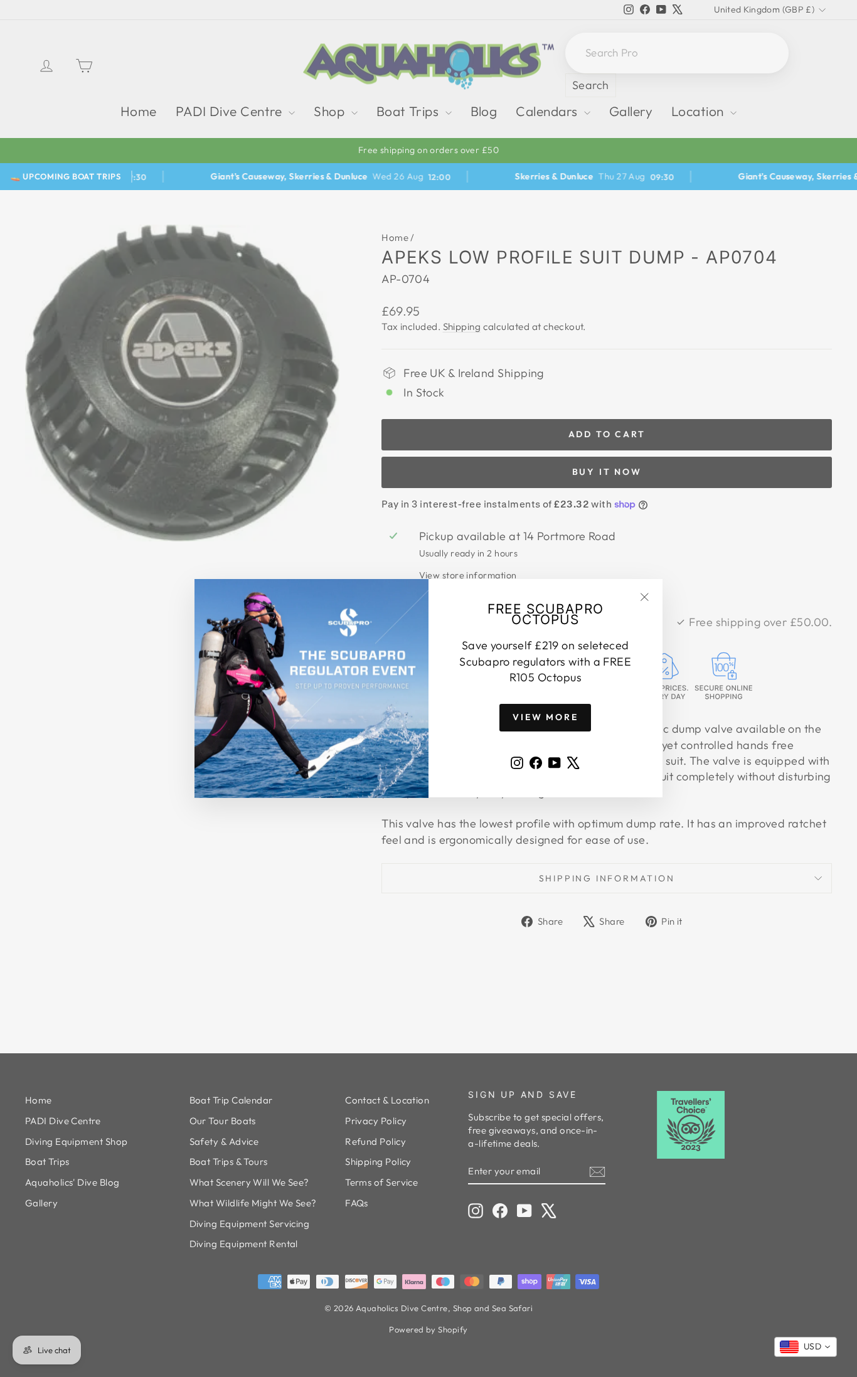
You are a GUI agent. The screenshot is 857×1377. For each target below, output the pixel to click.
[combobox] (805, 1347)
